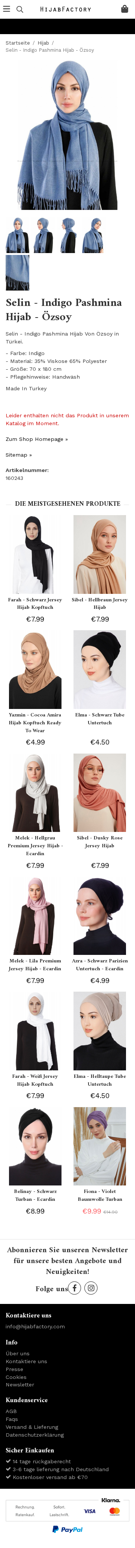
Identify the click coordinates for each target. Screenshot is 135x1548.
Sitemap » (19, 455)
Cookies (16, 1377)
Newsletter (20, 1385)
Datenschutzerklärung (35, 1435)
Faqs (12, 1419)
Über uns (18, 1353)
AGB (11, 1411)
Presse (14, 1369)
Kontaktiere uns (26, 1361)
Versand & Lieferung (32, 1427)
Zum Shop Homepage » (37, 439)
